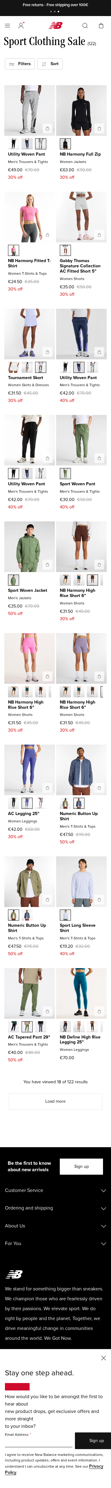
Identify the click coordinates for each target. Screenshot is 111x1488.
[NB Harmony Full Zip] (99, 128)
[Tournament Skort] (47, 352)
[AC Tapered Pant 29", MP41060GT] (40, 1027)
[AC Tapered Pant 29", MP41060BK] (13, 1027)
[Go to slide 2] (55, 12)
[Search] (85, 26)
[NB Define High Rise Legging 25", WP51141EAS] (78, 1027)
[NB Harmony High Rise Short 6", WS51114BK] (65, 580)
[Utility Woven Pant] (47, 128)
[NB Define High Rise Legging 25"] (99, 1011)
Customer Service (24, 1190)
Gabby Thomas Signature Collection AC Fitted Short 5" (80, 266)
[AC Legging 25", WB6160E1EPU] (27, 803)
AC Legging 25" (23, 813)
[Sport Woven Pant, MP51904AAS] (65, 474)
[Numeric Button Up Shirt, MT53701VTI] (78, 803)
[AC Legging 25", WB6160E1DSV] (40, 803)
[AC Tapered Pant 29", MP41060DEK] (27, 1027)
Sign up (81, 1166)
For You (13, 1243)
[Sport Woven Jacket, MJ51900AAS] (13, 580)
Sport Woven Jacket (27, 590)
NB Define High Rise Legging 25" (80, 1039)
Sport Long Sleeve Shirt (78, 928)
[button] (21, 26)
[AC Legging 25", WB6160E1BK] (13, 803)
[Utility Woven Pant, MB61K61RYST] (40, 144)
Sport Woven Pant (77, 484)
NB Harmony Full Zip (80, 154)
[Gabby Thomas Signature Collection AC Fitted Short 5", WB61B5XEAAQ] (65, 251)
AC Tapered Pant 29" (29, 1037)
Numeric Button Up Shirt (79, 816)
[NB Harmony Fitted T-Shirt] (47, 235)
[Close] (103, 1357)
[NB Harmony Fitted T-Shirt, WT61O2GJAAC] (13, 251)
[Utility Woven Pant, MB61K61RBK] (13, 144)
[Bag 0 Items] (101, 25)
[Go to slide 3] (59, 12)
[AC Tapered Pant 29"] (47, 1011)
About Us (15, 1226)
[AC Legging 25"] (47, 788)
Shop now (87, 4)
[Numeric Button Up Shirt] (99, 788)
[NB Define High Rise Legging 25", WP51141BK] (65, 1027)
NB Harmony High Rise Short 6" (77, 593)
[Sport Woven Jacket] (47, 565)
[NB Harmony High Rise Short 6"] (99, 565)
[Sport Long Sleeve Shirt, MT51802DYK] (65, 915)
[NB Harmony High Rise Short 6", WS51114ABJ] (92, 580)
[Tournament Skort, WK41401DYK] (40, 368)
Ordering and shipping (29, 1208)
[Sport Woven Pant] (99, 458)
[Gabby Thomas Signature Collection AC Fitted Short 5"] (99, 235)
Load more (55, 1101)
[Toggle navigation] (7, 25)
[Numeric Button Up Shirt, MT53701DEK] (65, 803)
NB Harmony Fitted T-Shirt (29, 263)
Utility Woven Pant (26, 154)
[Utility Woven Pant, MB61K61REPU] (27, 144)
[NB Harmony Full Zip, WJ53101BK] (65, 144)
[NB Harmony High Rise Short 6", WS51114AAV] (78, 580)
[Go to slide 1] (52, 12)
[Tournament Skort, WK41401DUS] (27, 368)
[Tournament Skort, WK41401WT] (13, 368)
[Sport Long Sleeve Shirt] (99, 900)
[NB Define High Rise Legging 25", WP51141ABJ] (92, 1027)
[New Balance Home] (55, 25)
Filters (22, 63)
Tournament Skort (25, 377)
